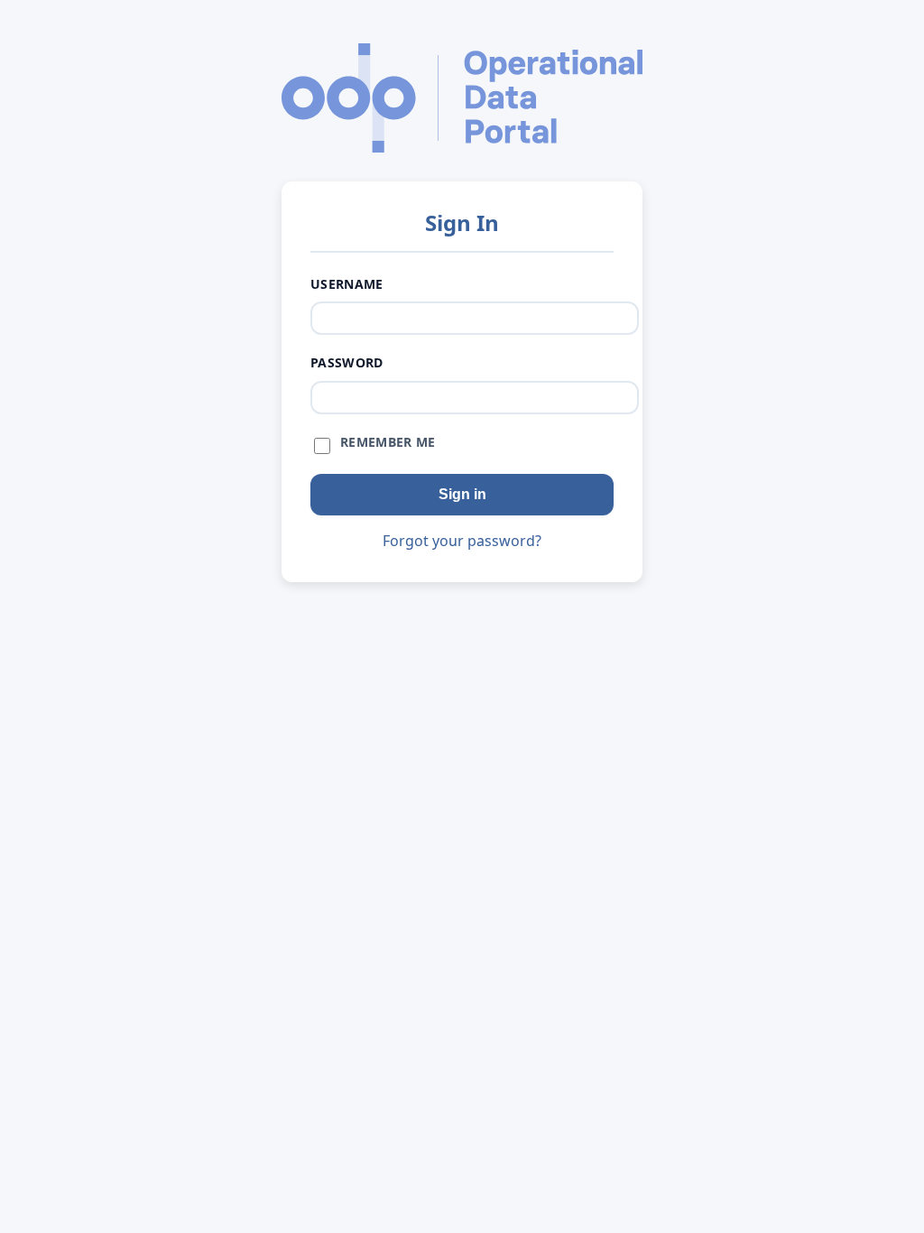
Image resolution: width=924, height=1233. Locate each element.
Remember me (388, 441)
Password (346, 362)
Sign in (462, 494)
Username (346, 283)
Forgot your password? (462, 541)
